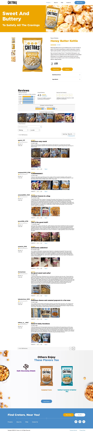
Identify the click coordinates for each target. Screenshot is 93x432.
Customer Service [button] (73, 430)
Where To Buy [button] (79, 2)
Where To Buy (56, 69)
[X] (83, 421)
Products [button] (48, 2)
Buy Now (67, 69)
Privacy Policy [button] (82, 430)
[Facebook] (75, 421)
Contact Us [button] (68, 2)
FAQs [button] (62, 2)
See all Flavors (46, 401)
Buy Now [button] (80, 414)
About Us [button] (56, 2)
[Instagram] (79, 421)
